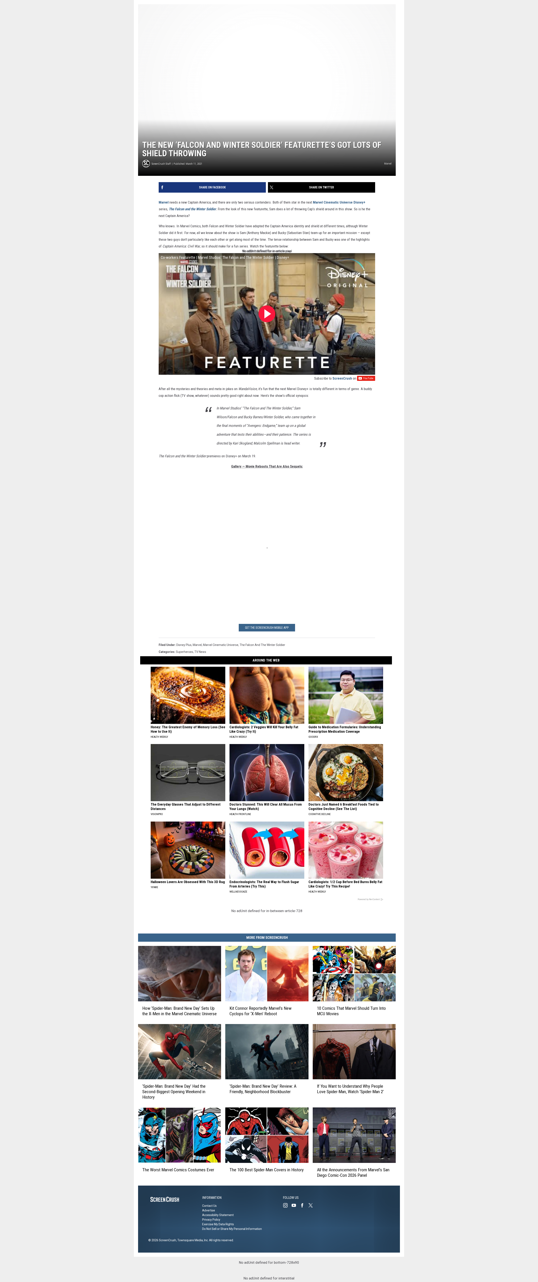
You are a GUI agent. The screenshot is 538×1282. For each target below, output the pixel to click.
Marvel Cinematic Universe (333, 202)
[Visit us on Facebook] (304, 1205)
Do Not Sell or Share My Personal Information (232, 1229)
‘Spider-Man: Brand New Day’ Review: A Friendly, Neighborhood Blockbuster (262, 1089)
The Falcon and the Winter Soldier (192, 209)
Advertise (208, 1210)
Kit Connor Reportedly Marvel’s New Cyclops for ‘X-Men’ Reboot (260, 1011)
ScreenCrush (342, 378)
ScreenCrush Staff (161, 163)
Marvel (164, 202)
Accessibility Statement (218, 1215)
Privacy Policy (211, 1219)
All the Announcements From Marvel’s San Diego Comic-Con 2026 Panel (353, 1172)
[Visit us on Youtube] (295, 1205)
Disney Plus (183, 645)
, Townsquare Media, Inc (192, 1240)
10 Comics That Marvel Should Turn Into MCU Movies (351, 1011)
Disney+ (359, 202)
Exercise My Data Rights (218, 1224)
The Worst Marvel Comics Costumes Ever (178, 1169)
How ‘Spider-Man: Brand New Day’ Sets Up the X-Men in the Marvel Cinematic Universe (179, 1011)
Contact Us (209, 1205)
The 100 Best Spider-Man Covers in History (266, 1169)
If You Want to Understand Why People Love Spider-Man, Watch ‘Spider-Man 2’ (350, 1089)
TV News (200, 651)
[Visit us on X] (312, 1205)
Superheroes (184, 651)
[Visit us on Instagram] (287, 1205)
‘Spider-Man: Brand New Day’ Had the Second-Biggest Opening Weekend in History (174, 1092)
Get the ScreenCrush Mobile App (267, 627)
